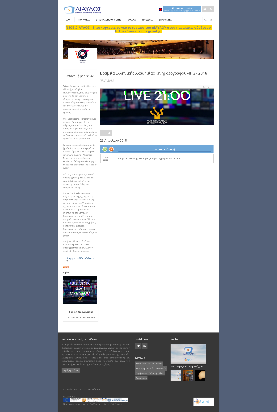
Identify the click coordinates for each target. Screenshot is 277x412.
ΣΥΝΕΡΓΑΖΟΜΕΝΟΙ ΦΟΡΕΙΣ (108, 19)
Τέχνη (206, 87)
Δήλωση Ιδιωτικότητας (90, 389)
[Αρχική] (82, 10)
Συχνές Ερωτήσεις (70, 370)
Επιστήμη (140, 368)
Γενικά (151, 363)
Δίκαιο (159, 363)
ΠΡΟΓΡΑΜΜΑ (84, 19)
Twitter (204, 9)
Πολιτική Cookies (70, 389)
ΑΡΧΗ (68, 19)
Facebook (103, 133)
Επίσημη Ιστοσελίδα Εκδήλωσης (79, 258)
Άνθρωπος (141, 363)
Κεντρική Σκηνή (167, 149)
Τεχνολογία (141, 378)
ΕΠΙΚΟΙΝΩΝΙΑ (165, 19)
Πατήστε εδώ (69, 241)
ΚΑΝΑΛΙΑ (132, 19)
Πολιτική (153, 373)
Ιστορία (150, 368)
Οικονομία (161, 368)
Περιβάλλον (141, 373)
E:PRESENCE (147, 19)
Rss (210, 9)
